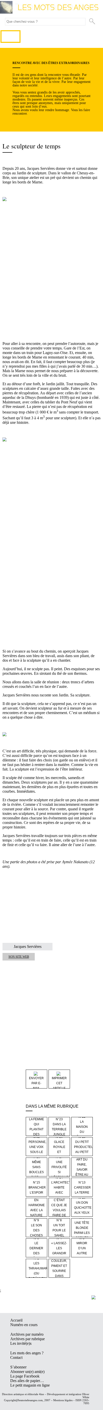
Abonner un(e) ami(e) (27, 1371)
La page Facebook (25, 1376)
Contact (16, 1357)
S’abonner (18, 1367)
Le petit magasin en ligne (30, 1385)
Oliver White (85, 1396)
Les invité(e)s (21, 1343)
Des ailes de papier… (27, 1381)
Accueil (16, 1320)
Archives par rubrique (27, 1339)
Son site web (18, 956)
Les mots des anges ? (27, 1353)
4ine (41, 1394)
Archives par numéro (27, 1334)
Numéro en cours (24, 1325)
